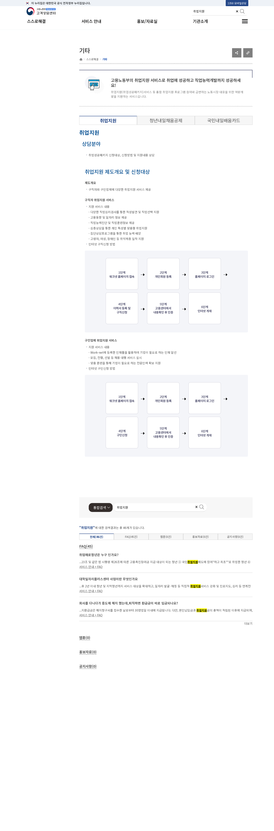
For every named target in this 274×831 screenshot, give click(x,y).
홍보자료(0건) (200, 537)
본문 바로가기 (34, 3)
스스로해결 (92, 59)
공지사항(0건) (235, 537)
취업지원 (108, 120)
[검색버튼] (242, 12)
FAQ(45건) (131, 537)
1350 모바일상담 (237, 3)
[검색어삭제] (237, 12)
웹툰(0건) (165, 537)
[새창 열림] (236, 56)
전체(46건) (96, 537)
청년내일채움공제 (165, 120)
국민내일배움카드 (223, 120)
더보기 (248, 623)
